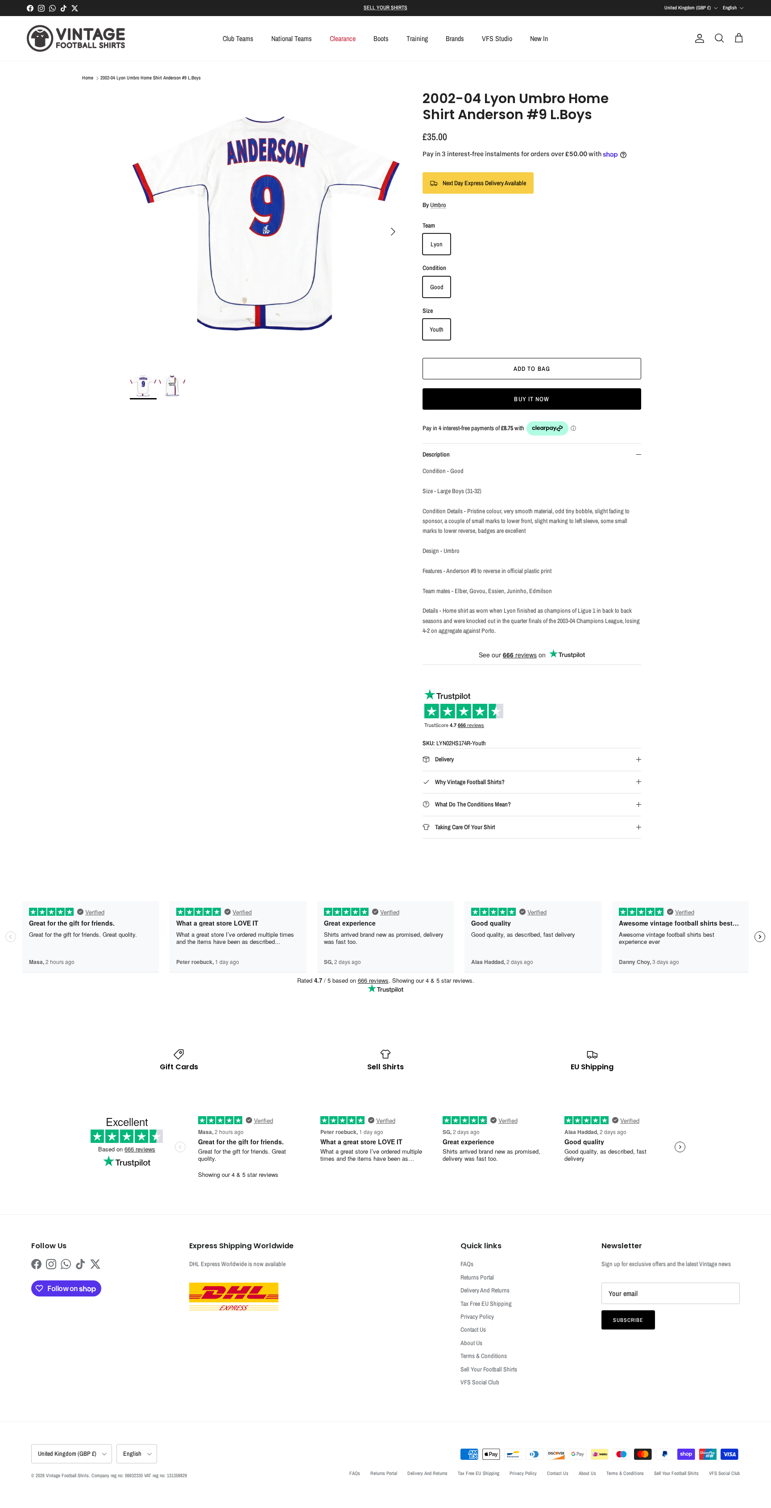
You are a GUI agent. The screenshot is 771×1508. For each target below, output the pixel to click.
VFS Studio (497, 38)
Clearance (343, 38)
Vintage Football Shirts (67, 1475)
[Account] (698, 38)
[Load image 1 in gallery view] (266, 227)
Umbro (438, 205)
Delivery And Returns (485, 1290)
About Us (471, 1343)
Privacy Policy (477, 1317)
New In (539, 38)
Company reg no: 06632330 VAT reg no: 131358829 (139, 1475)
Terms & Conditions (483, 1356)
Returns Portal (477, 1277)
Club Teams (238, 38)
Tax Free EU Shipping (486, 1304)
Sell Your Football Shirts (488, 1369)
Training (417, 38)
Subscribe (628, 1320)
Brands (455, 38)
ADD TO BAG (532, 369)
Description (436, 454)
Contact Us (473, 1329)
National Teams (291, 38)
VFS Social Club (479, 1382)
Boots (381, 38)
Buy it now (531, 399)
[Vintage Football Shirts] (76, 38)
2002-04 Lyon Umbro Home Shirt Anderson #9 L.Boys (150, 78)
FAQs (466, 1264)
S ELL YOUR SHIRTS (385, 7)
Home (87, 78)
